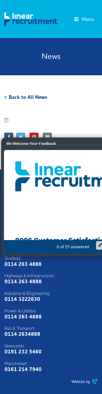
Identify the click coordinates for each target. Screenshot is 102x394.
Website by (84, 382)
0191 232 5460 (23, 351)
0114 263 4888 (23, 264)
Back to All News (28, 97)
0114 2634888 (22, 334)
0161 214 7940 (23, 369)
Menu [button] (87, 19)
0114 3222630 (22, 299)
